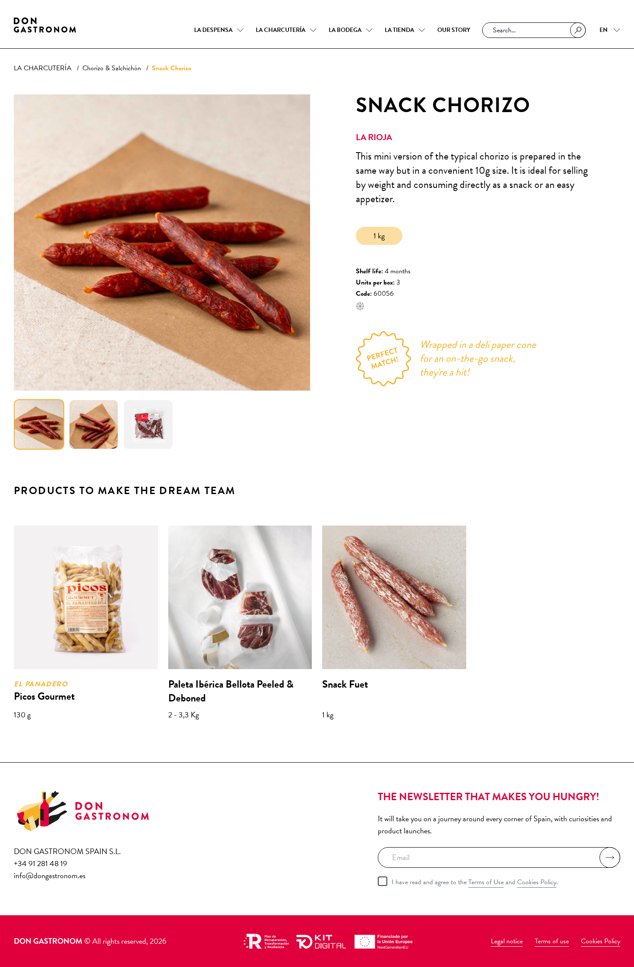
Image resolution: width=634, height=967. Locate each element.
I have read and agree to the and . (475, 882)
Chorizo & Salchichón (111, 68)
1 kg (379, 235)
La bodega (345, 29)
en (604, 29)
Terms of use (552, 941)
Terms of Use (486, 882)
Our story (453, 29)
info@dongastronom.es (49, 875)
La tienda (399, 29)
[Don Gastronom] (45, 25)
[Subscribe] (609, 857)
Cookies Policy (536, 882)
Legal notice (507, 941)
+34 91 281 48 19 (40, 863)
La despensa (213, 29)
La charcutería (280, 29)
